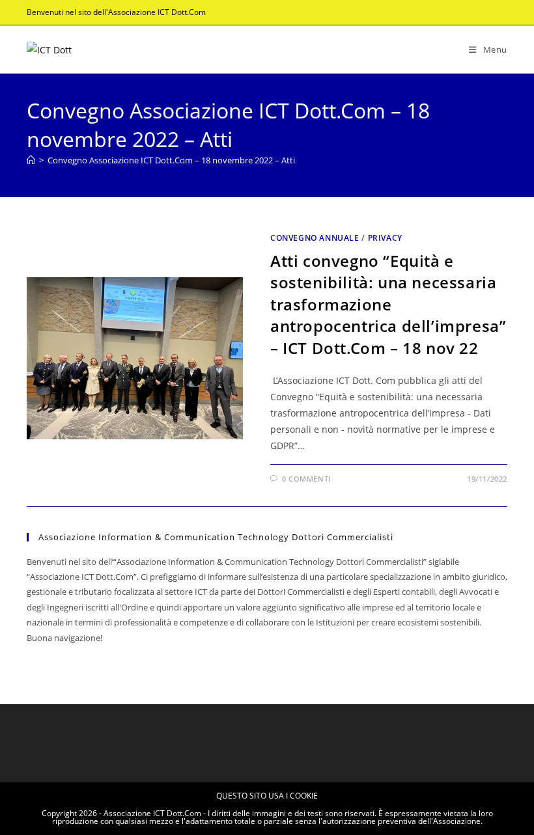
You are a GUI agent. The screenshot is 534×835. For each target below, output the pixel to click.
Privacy (385, 237)
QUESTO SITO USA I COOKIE (267, 795)
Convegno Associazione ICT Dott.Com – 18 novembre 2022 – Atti (171, 160)
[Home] (31, 160)
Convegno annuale (314, 237)
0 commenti (306, 479)
